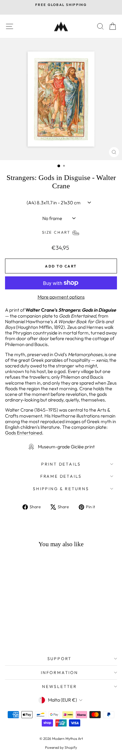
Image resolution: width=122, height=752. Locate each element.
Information (59, 672)
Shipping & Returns (61, 488)
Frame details (61, 476)
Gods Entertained (23, 433)
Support (59, 658)
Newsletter (59, 686)
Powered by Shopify (61, 747)
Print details (61, 464)
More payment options (61, 297)
